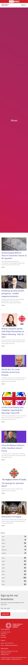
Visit (14, 536)
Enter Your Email (5, 608)
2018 (14, 584)
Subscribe (5, 614)
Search (11, 1)
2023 (14, 568)
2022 (14, 571)
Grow (14, 546)
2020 (14, 578)
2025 (14, 561)
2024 (14, 564)
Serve (14, 543)
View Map (3, 637)
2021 (14, 574)
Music (14, 540)
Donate (14, 553)
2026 (14, 558)
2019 (14, 581)
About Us (14, 550)
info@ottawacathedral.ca (11, 645)
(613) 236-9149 (9, 643)
